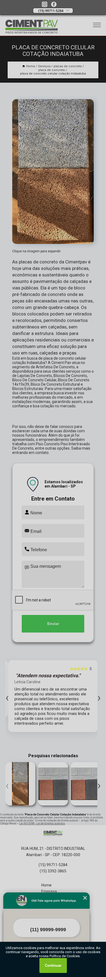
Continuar (53, 965)
